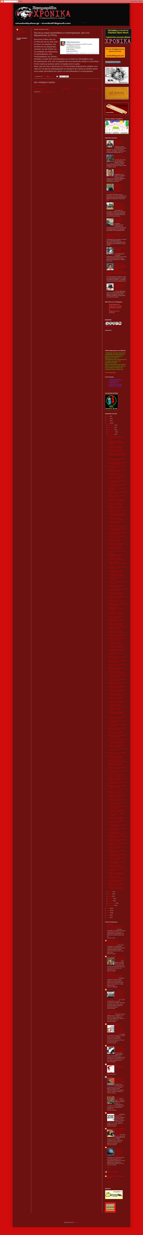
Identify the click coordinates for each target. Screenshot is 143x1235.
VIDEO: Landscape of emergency (117, 739)
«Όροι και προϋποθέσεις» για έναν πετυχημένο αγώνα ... (117, 529)
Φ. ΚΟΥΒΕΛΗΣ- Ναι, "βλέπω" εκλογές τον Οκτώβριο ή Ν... (116, 646)
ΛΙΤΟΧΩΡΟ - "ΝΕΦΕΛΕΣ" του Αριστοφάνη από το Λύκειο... (116, 742)
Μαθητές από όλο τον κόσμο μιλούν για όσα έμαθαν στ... (116, 507)
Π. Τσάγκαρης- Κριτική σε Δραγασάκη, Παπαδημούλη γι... (117, 705)
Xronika (20, 29)
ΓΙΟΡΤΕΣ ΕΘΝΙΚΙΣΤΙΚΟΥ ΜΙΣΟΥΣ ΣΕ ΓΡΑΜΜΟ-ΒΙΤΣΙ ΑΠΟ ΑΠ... (117, 514)
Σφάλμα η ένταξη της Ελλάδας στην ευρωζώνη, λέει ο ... (117, 492)
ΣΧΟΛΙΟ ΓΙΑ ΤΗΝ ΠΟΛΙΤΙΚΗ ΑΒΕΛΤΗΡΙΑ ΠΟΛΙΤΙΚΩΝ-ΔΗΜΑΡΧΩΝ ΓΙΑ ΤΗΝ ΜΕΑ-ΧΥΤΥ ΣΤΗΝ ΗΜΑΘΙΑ (115, 235)
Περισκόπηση (111, 940)
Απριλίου (110, 898)
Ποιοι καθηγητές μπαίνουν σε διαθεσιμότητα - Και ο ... (115, 880)
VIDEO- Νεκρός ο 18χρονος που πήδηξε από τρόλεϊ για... (116, 683)
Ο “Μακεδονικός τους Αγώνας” (116, 789)
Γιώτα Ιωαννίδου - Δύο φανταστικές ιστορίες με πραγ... (117, 782)
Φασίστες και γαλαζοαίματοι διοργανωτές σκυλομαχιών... (116, 624)
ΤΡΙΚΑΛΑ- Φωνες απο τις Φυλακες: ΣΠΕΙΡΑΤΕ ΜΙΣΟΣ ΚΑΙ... (117, 786)
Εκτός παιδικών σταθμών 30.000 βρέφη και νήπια (116, 771)
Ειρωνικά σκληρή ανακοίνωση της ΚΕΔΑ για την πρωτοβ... (117, 840)
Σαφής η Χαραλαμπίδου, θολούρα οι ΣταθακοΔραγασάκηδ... (117, 463)
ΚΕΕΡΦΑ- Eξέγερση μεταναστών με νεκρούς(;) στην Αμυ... (117, 736)
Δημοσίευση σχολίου (41, 85)
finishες (116, 1114)
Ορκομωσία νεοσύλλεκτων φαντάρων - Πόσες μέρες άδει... (117, 866)
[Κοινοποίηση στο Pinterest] (68, 76)
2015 (108, 418)
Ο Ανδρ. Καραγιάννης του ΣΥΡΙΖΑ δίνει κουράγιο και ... (116, 862)
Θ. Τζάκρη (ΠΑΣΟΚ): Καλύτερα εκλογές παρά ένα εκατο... (116, 586)
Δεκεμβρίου (111, 425)
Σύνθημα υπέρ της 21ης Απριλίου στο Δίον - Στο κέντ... (116, 829)
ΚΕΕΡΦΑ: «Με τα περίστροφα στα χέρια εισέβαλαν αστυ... (117, 679)
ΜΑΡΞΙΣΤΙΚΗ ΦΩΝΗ (112, 1172)
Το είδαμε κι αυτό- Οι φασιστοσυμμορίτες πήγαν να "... (117, 525)
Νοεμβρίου (111, 427)
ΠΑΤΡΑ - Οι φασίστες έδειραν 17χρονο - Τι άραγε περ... (115, 757)
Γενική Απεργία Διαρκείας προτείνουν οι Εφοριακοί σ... (116, 518)
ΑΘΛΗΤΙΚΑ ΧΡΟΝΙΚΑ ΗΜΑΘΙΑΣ (116, 1128)
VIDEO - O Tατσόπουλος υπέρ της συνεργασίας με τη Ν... (117, 536)
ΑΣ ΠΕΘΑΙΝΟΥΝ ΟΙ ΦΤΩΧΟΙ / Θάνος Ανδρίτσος (116, 620)
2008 (108, 917)
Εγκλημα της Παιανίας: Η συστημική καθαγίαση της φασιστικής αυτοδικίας (120, 250)
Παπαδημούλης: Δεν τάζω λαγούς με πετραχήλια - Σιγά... (116, 851)
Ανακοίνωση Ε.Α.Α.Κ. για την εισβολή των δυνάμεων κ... (115, 548)
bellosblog (110, 989)
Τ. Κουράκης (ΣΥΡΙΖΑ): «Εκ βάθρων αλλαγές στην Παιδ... (116, 601)
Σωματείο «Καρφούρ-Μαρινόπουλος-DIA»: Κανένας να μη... (116, 563)
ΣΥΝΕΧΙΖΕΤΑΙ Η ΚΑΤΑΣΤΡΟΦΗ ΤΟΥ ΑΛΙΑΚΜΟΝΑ (119, 220)
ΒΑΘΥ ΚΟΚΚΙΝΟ (111, 956)
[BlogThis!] (62, 76)
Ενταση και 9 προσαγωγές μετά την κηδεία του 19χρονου (117, 628)
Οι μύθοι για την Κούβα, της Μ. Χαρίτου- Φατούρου (116, 709)
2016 (108, 416)
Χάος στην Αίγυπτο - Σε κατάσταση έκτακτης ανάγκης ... (117, 661)
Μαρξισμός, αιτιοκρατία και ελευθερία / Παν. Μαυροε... (115, 447)
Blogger (76, 1222)
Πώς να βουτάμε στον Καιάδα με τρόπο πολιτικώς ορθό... (116, 635)
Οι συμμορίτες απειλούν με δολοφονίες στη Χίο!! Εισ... (115, 559)
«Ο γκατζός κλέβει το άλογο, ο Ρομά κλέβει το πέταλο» (120, 959)
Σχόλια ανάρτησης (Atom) (47, 91)
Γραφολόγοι (110, 1095)
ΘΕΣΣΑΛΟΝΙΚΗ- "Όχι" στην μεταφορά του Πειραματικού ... (116, 631)
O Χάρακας (110, 1147)
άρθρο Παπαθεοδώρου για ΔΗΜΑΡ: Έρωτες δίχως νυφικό (116, 760)
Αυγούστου (111, 434)
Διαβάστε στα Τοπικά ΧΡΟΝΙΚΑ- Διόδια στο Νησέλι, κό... (116, 698)
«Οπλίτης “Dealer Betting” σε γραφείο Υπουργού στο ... (115, 593)
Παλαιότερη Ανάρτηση (93, 89)
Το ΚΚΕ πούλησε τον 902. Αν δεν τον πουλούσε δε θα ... (116, 803)
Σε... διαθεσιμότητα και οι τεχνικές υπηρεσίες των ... (116, 721)
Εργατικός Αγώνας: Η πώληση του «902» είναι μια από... (117, 597)
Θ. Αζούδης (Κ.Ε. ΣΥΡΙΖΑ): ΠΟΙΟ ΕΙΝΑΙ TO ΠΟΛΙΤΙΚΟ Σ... (116, 858)
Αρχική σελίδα (65, 89)
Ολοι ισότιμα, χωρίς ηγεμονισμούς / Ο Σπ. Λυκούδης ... (117, 511)
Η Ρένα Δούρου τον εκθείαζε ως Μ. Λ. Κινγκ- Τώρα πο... (117, 459)
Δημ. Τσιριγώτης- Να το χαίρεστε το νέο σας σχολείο (117, 725)
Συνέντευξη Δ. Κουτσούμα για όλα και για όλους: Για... (116, 844)
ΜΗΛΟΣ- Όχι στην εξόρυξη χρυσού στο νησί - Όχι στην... (117, 753)
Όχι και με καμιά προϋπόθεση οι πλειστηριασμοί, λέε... (116, 617)
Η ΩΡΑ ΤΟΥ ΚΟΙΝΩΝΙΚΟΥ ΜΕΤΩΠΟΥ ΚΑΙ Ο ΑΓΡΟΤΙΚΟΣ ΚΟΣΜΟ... (116, 443)
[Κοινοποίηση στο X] (64, 76)
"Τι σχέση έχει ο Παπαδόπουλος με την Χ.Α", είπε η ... (117, 582)
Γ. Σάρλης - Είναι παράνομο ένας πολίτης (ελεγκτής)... (116, 676)
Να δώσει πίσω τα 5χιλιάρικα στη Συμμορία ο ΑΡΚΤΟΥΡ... (116, 690)
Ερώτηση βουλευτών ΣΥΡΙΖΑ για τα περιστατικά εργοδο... (117, 855)
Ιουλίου (110, 891)
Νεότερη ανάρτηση (39, 89)
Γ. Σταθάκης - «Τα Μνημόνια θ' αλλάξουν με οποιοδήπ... (116, 810)
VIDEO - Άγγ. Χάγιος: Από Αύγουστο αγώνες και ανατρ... (116, 672)
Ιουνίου (110, 894)
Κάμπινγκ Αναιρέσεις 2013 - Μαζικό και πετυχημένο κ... (117, 825)
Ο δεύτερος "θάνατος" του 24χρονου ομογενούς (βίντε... (116, 888)
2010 (108, 913)
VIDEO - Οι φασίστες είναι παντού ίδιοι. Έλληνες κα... (116, 657)
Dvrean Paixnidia (112, 1011)
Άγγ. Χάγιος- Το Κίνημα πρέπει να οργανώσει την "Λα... (116, 665)
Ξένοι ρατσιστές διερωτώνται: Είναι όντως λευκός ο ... (117, 749)
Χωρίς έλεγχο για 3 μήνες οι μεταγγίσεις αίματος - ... (115, 522)
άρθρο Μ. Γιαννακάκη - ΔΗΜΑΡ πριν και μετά (116, 814)
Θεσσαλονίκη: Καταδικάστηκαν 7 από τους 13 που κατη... (116, 478)
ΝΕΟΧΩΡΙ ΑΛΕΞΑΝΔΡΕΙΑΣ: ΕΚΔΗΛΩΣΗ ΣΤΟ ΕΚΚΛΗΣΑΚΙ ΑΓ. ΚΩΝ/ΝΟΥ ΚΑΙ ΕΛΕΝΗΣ (120, 205)
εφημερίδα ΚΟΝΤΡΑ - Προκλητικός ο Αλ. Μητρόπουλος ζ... (117, 604)
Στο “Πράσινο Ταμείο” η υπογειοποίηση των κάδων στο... (117, 833)
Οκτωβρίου (111, 429)
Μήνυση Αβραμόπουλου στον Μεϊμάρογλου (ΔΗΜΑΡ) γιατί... (116, 500)
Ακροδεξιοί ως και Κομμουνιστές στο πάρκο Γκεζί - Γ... (116, 847)
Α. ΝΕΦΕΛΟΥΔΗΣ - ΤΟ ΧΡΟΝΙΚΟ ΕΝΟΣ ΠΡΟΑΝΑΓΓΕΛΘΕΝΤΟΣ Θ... (117, 455)
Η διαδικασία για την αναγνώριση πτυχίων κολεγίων (116, 485)
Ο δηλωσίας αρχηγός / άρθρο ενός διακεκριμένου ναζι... (117, 481)
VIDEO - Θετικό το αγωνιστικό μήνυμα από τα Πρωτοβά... (115, 450)
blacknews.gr (110, 973)
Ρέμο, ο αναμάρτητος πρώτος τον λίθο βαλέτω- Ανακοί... (116, 729)
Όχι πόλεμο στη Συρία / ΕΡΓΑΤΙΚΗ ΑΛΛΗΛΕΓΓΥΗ (117, 467)
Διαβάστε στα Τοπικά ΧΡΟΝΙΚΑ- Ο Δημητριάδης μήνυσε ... (117, 768)
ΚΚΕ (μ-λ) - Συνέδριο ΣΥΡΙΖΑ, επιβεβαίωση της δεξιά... (115, 775)
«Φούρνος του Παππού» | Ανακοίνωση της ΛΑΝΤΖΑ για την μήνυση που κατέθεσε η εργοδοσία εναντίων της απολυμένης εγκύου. (116, 1030)
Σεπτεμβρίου (111, 432)
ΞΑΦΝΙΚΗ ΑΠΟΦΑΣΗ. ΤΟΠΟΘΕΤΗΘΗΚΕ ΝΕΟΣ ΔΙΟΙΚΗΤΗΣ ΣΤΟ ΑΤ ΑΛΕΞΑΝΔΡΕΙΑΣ (120, 286)
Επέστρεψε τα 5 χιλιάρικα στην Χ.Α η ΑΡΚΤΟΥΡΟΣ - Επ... (117, 567)
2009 (108, 915)
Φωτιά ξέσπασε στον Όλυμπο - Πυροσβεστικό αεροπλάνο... (116, 571)
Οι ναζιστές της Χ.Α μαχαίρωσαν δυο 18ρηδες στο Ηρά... (116, 687)
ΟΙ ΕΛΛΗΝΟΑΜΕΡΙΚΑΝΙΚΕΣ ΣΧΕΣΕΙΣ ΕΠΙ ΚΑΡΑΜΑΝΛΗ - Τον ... (116, 713)
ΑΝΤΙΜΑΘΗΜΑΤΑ (112, 1064)
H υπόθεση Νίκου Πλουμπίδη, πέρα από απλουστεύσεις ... (116, 544)
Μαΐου (110, 896)
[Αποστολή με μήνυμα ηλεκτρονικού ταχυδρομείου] (60, 76)
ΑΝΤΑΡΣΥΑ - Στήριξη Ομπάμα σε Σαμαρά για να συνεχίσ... (116, 746)
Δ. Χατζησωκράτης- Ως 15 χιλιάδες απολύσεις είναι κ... (117, 836)
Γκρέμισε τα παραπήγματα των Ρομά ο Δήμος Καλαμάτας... (116, 873)
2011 (108, 910)
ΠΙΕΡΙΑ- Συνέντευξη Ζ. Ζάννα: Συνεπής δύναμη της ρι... (115, 884)
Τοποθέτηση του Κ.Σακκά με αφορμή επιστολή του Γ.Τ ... (116, 764)
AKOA (109, 1167)
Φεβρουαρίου (112, 903)
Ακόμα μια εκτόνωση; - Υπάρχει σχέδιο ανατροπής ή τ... (116, 639)
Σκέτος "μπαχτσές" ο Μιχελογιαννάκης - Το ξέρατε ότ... (117, 474)
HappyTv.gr (110, 925)
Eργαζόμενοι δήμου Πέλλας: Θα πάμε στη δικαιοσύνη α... (116, 779)
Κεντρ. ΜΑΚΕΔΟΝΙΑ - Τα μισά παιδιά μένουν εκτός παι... (115, 650)
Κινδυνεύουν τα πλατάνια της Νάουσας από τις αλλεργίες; (120, 157)
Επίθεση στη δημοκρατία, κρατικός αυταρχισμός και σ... (117, 668)
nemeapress (110, 1045)
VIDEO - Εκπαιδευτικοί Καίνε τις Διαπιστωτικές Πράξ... (116, 796)
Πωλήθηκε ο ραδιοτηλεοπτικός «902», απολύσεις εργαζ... (116, 818)
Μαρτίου (110, 901)
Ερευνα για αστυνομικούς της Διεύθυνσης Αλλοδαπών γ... (116, 503)
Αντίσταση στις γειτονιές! (114, 1024)
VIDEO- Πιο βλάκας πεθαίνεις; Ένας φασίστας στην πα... (116, 732)
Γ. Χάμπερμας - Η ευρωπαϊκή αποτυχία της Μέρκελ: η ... (115, 701)
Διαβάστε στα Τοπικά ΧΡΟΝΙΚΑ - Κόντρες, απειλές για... (116, 822)
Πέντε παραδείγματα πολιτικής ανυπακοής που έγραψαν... (116, 575)
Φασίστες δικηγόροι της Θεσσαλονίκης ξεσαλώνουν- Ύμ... (116, 438)
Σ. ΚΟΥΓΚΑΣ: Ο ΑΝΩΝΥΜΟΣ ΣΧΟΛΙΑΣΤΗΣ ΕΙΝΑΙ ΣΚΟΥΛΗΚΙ (119, 143)
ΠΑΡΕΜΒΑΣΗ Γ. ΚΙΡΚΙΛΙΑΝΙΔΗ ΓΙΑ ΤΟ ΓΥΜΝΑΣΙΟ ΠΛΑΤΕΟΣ (120, 171)
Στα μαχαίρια (110, 1113)
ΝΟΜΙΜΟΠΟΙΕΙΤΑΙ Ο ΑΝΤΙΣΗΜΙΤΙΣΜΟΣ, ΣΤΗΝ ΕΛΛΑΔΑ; (115, 609)
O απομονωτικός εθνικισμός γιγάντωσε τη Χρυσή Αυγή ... (116, 642)
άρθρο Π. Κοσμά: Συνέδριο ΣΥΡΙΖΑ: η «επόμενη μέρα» (116, 792)
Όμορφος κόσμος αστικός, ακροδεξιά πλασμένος (115, 555)
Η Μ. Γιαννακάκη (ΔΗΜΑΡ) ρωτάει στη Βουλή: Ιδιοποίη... (117, 589)
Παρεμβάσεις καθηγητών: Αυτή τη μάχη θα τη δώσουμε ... (116, 470)
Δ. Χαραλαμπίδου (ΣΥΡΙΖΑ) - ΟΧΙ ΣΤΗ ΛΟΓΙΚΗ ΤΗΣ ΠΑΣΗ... (116, 799)
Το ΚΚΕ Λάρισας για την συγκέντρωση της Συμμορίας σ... (117, 877)
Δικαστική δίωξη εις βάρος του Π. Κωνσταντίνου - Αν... (116, 540)
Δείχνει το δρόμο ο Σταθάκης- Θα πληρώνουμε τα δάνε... (116, 533)
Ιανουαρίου (111, 905)
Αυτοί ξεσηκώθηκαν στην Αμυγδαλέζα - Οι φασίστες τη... (116, 694)
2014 (108, 421)
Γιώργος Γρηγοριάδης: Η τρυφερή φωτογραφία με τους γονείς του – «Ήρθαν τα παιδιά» (115, 928)
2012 (108, 908)
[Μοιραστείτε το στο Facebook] (66, 76)
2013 (108, 423)
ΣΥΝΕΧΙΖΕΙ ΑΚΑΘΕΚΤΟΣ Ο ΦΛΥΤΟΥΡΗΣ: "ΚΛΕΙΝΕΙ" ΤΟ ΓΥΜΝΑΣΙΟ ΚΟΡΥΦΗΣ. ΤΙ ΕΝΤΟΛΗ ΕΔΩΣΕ (115, 189)
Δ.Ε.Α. (109, 1182)
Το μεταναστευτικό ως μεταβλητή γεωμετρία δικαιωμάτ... (116, 717)
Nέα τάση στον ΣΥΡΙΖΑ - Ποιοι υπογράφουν (116, 578)
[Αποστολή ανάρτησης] (57, 76)
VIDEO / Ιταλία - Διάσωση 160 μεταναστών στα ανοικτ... (115, 613)
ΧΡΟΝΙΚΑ (109, 1077)
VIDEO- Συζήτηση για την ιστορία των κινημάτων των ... (116, 496)
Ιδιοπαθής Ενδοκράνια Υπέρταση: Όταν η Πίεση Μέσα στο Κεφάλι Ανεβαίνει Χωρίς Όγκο (115, 977)
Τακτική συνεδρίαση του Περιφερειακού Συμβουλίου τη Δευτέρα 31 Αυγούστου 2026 (116, 944)
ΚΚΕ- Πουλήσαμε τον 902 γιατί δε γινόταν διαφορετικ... (116, 807)
